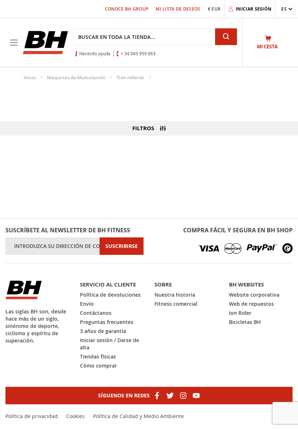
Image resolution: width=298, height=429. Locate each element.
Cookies (75, 416)
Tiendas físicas (98, 356)
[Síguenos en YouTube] (196, 395)
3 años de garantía (103, 331)
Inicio (30, 77)
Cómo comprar (98, 365)
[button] (287, 9)
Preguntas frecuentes (106, 321)
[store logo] (45, 42)
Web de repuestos (251, 303)
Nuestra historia (174, 294)
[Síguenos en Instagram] (183, 395)
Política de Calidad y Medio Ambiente (138, 416)
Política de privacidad (31, 416)
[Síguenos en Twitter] (170, 395)
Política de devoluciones (110, 294)
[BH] (37, 290)
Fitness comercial (175, 303)
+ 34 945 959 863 (138, 53)
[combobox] (144, 36)
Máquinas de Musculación (76, 77)
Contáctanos (96, 312)
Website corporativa (254, 294)
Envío (87, 303)
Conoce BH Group (127, 9)
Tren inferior (131, 77)
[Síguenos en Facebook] (157, 395)
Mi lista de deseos (178, 9)
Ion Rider (240, 312)
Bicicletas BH (245, 321)
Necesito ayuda (94, 53)
